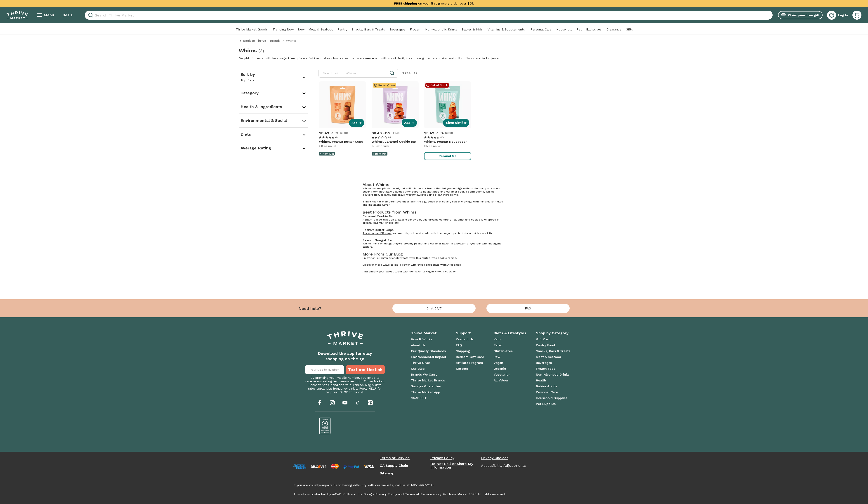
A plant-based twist (376, 219)
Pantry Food (545, 345)
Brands (275, 40)
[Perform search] (90, 15)
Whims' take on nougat (378, 243)
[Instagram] (332, 402)
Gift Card (543, 339)
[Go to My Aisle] (17, 15)
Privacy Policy (442, 458)
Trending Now (283, 29)
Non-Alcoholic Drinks (441, 29)
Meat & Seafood (320, 29)
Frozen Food (546, 368)
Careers (462, 368)
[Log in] (831, 15)
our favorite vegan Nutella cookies (432, 271)
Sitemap (387, 473)
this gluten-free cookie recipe (436, 258)
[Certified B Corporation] (325, 426)
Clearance (613, 29)
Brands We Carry (424, 374)
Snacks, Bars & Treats (368, 29)
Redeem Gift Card (470, 357)
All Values (501, 380)
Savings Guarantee (426, 386)
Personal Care (541, 29)
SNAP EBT (419, 398)
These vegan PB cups (377, 233)
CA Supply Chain (394, 465)
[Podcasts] (370, 402)
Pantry (342, 29)
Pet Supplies (546, 404)
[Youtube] (345, 402)
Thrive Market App (425, 392)
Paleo (498, 345)
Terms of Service (395, 458)
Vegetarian (502, 374)
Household (564, 29)
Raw (497, 357)
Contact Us (465, 339)
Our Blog (418, 368)
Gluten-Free (503, 351)
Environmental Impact (428, 357)
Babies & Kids (472, 29)
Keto (497, 339)
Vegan (498, 363)
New (301, 29)
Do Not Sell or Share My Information (451, 465)
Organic (500, 368)
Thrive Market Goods (252, 29)
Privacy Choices (494, 458)
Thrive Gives (420, 363)
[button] (856, 15)
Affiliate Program (469, 363)
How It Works (421, 339)
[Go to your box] (856, 15)
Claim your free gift (803, 15)
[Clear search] (771, 15)
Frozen (415, 29)
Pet (579, 29)
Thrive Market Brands (428, 380)
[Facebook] (319, 402)
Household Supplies (551, 398)
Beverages (397, 29)
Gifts (629, 29)
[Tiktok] (357, 402)
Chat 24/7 (434, 308)
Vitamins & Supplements (506, 29)
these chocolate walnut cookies (439, 264)
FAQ (528, 308)
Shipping (463, 351)
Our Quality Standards (428, 351)
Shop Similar (456, 122)
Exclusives (593, 29)
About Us (418, 345)
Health (541, 380)
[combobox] (429, 15)
